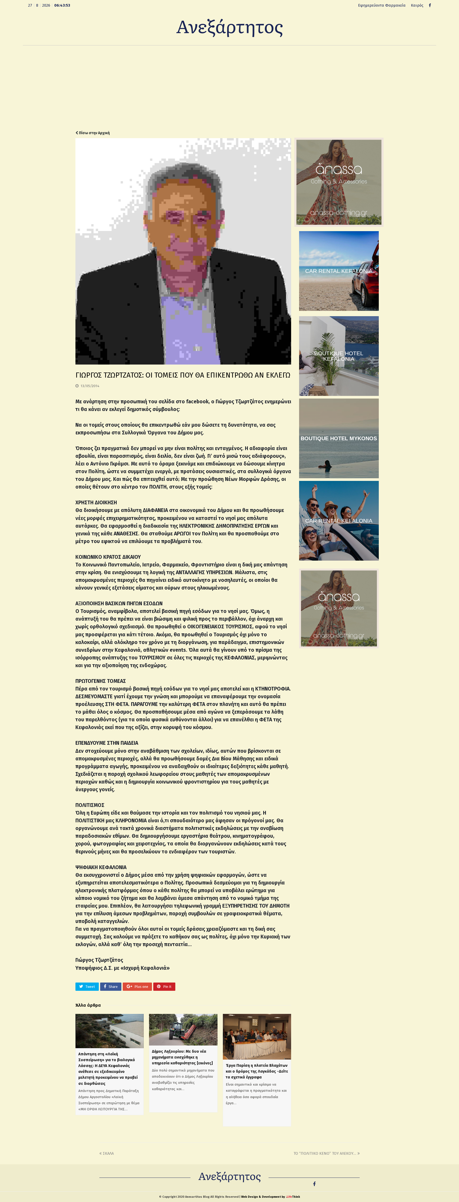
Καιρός (417, 5)
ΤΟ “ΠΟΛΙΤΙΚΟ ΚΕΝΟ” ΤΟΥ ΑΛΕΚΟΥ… (325, 1153)
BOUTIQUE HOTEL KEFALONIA (338, 356)
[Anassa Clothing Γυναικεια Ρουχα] (339, 225)
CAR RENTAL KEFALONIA (338, 271)
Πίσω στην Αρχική (94, 133)
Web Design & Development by (270, 1197)
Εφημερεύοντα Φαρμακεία (382, 5)
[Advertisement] (229, 88)
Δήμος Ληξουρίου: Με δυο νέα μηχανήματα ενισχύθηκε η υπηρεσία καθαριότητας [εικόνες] (182, 1057)
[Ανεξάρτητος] (229, 27)
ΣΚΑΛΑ (108, 1153)
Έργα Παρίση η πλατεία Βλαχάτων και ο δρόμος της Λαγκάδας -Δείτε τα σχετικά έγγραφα (257, 1071)
